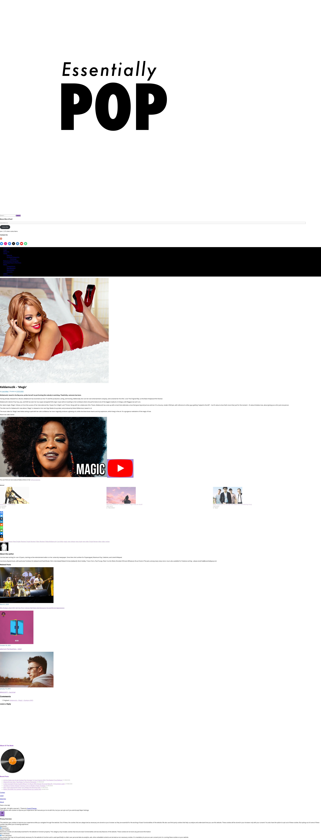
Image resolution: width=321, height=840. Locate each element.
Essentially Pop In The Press (12, 263)
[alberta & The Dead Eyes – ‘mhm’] (16, 643)
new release (71, 541)
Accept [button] (77, 810)
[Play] (120, 468)
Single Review (93, 541)
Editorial (9, 255)
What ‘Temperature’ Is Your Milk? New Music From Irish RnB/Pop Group (232, 504)
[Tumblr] (1, 518)
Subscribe (5, 227)
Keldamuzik (53, 541)
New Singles (17, 541)
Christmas (13, 259)
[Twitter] (1, 515)
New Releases (11, 268)
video (99, 541)
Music (5, 265)
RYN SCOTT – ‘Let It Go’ (7, 692)
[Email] (1, 530)
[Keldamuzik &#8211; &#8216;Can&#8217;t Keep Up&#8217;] (52, 495)
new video (86, 541)
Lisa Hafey (5, 391)
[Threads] (1, 536)
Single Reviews (31, 541)
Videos (5, 274)
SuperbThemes (32, 808)
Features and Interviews (10, 261)
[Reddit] (1, 524)
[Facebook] (1, 512)
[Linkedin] (1, 521)
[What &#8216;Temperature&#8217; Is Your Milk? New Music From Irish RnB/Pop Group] (265, 495)
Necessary (5, 828)
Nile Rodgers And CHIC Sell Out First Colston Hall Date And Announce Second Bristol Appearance (32, 608)
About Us (6, 252)
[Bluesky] (1, 533)
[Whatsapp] (1, 527)
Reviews (23, 541)
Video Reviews (40, 541)
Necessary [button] (3, 826)
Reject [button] (81, 810)
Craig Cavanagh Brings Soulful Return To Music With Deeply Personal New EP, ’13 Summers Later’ (34, 784)
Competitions (11, 266)
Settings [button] (86, 810)
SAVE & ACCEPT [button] (5, 839)
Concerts (9, 272)
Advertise (3, 799)
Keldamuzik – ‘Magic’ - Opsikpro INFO (21, 700)
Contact (2, 792)
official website (35, 480)
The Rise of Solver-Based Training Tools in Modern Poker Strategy (24, 786)
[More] (2, 539)
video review (106, 541)
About (2, 802)
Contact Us (6, 248)
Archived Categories (13, 257)
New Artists (10, 270)
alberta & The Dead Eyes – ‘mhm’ (11, 649)
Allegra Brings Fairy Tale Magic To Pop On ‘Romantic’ (20, 782)
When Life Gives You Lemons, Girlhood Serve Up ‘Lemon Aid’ (22, 789)
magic (65, 541)
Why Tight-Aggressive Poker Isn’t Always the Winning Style (21, 787)
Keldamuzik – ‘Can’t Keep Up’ (8, 504)
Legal (5, 250)
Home (5, 253)
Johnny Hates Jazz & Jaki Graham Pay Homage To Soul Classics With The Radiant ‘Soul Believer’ (33, 780)
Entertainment (7, 276)
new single (79, 541)
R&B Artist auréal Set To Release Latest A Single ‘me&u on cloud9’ (124, 504)
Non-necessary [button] (5, 833)
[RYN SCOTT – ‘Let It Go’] (27, 687)
